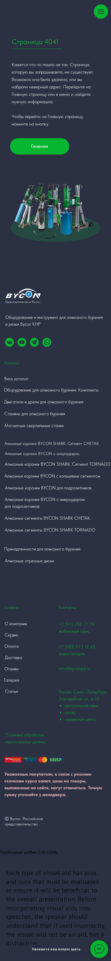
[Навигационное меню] (101, 11)
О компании (16, 623)
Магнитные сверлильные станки (34, 425)
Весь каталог (16, 378)
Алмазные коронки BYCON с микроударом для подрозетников (45, 503)
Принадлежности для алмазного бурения (42, 549)
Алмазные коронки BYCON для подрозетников (48, 488)
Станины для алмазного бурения (34, 413)
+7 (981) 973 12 (74, 647)
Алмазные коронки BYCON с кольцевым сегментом (52, 476)
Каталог (12, 363)
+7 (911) (66, 624)
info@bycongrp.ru (74, 668)
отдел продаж (72, 653)
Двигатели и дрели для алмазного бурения (43, 402)
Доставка (13, 657)
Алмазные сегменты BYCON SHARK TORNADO (50, 530)
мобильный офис (74, 631)
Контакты (67, 607)
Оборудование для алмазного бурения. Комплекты (51, 390)
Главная (39, 146)
